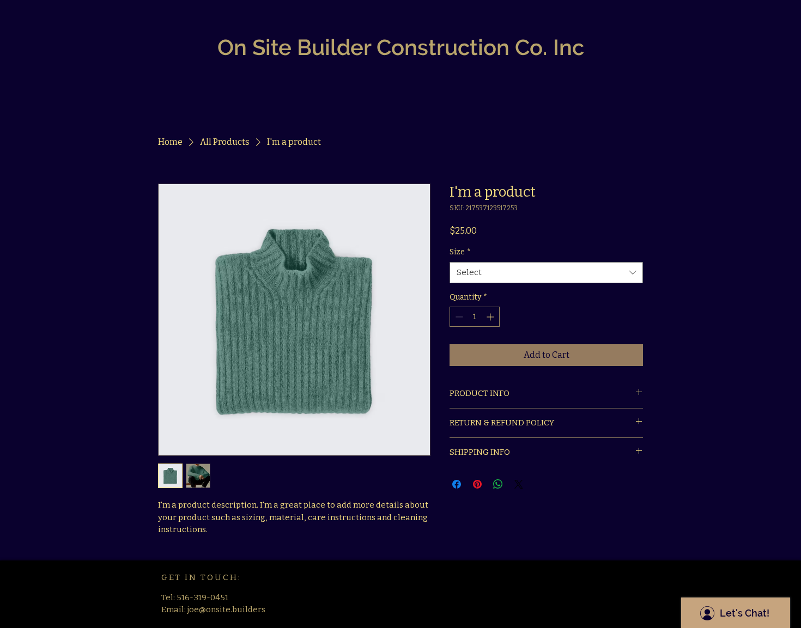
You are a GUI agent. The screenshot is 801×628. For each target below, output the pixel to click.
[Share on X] (518, 484)
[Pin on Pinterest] (477, 484)
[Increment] (491, 316)
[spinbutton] (474, 316)
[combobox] (546, 272)
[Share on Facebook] (456, 484)
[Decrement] (458, 316)
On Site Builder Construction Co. (382, 47)
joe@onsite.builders (226, 609)
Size (460, 252)
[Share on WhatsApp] (498, 484)
